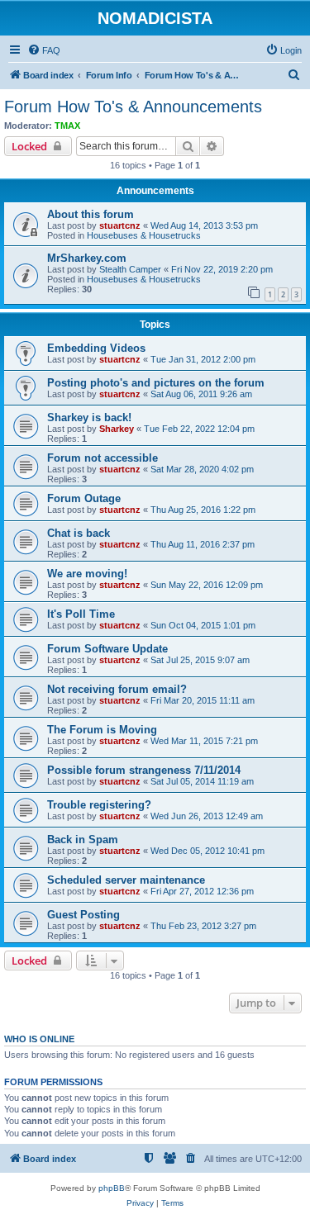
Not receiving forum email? (117, 689)
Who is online (39, 1039)
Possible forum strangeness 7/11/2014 (144, 770)
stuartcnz (120, 225)
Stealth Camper (130, 269)
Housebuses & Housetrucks (144, 235)
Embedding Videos (96, 348)
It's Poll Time (81, 614)
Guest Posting (83, 914)
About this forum (90, 214)
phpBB (111, 1188)
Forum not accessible (102, 458)
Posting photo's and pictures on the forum (156, 383)
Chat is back (78, 533)
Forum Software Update (107, 649)
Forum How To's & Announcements (133, 106)
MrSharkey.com (86, 258)
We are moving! (87, 573)
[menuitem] (43, 50)
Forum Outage (84, 498)
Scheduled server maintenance (126, 880)
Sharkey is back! (89, 417)
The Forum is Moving (102, 729)
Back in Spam (82, 839)
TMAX (67, 125)
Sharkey (116, 429)
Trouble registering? (99, 805)
